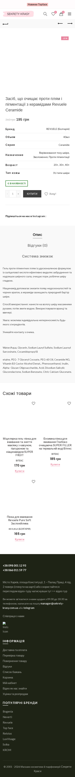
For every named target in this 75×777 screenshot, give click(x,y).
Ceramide (64, 144)
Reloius (7, 733)
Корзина (8, 677)
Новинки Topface (37, 4)
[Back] (5, 23)
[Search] (45, 14)
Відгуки (7, 666)
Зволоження (40, 156)
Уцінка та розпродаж (15, 693)
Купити (32, 193)
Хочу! (52, 193)
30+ (61, 164)
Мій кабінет (10, 682)
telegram (28, 607)
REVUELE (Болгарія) (58, 128)
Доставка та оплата (15, 650)
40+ (67, 164)
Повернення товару (15, 661)
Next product (69, 23)
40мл (66, 136)
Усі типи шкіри (61, 172)
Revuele (8, 722)
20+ (56, 164)
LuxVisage (9, 739)
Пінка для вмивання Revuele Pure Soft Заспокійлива (19, 520)
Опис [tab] (37, 234)
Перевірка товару (13, 655)
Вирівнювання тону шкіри (54, 152)
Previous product (60, 23)
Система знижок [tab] (37, 256)
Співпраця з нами (13, 616)
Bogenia (8, 711)
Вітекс (19, 460)
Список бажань (12, 672)
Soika (6, 744)
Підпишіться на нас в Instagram (25, 216)
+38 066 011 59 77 (14, 570)
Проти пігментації (59, 156)
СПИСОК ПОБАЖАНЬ (55, 12)
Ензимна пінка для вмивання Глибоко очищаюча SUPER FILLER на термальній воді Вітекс (55, 443)
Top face (8, 728)
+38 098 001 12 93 (14, 565)
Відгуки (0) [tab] (38, 245)
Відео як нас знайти (15, 688)
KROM (7, 750)
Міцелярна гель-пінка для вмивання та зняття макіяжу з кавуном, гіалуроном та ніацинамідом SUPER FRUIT (19, 447)
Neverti (7, 717)
